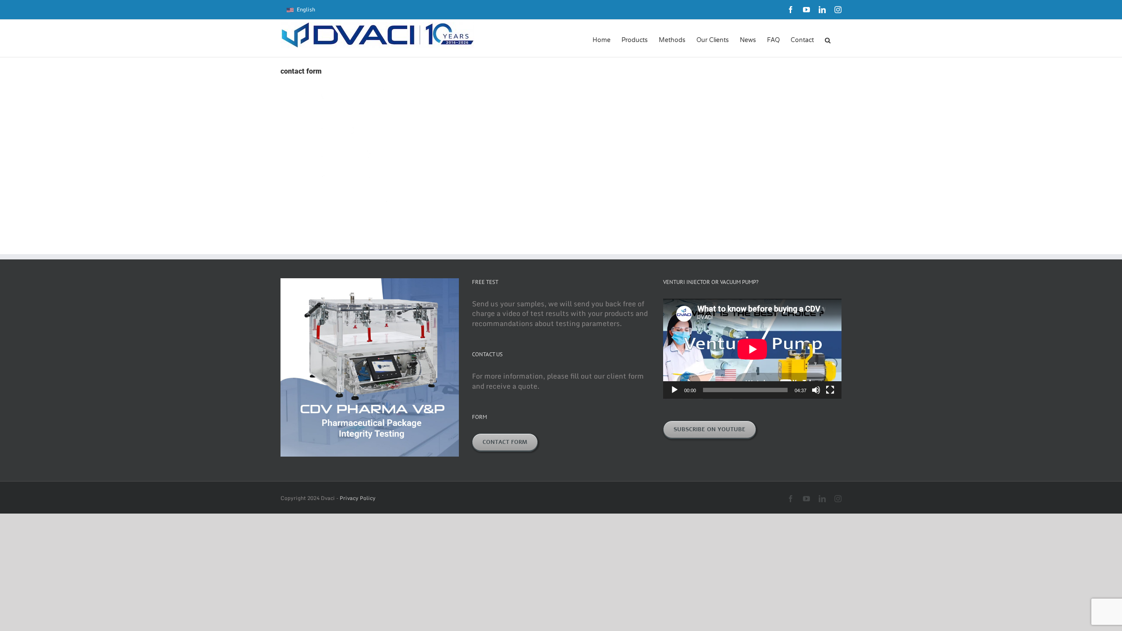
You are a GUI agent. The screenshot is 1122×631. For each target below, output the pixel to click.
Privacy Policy (358, 498)
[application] (752, 349)
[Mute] (816, 390)
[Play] (674, 390)
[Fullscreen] (830, 390)
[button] (828, 39)
